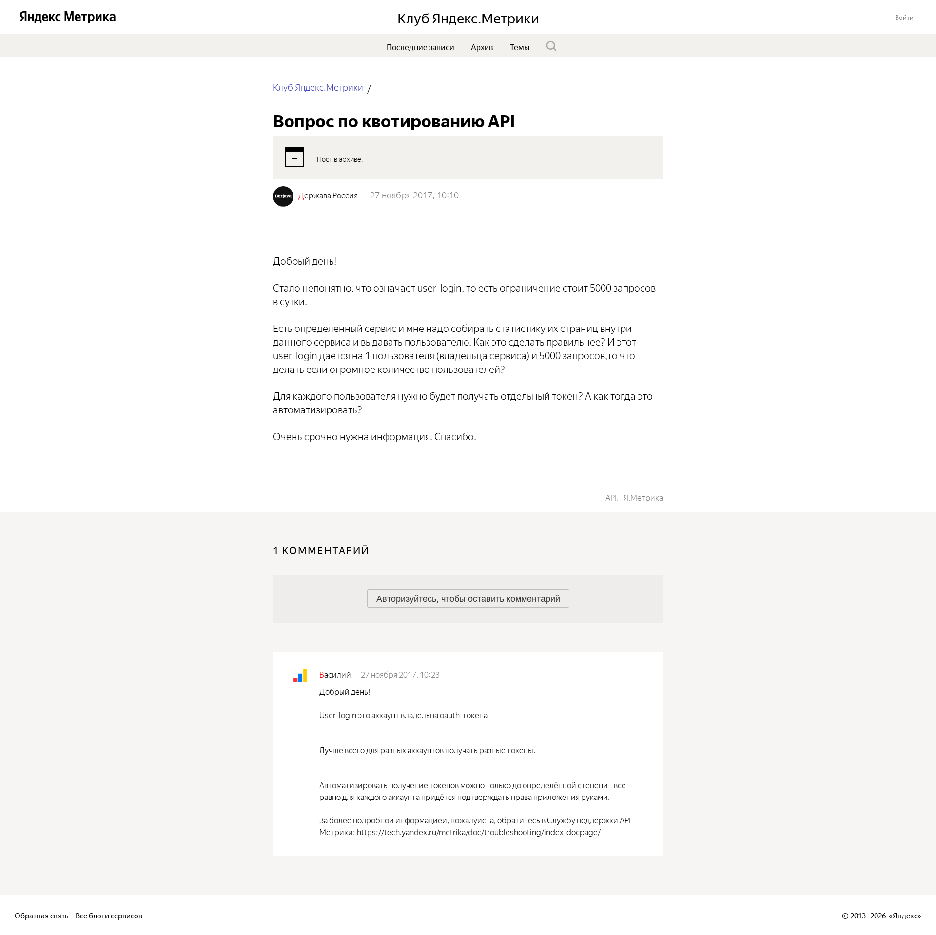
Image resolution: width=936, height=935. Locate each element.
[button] (904, 17)
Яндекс (905, 914)
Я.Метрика (643, 497)
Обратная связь (41, 914)
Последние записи (420, 46)
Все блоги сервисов (109, 914)
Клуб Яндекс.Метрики (318, 86)
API (611, 497)
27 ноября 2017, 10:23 (400, 674)
